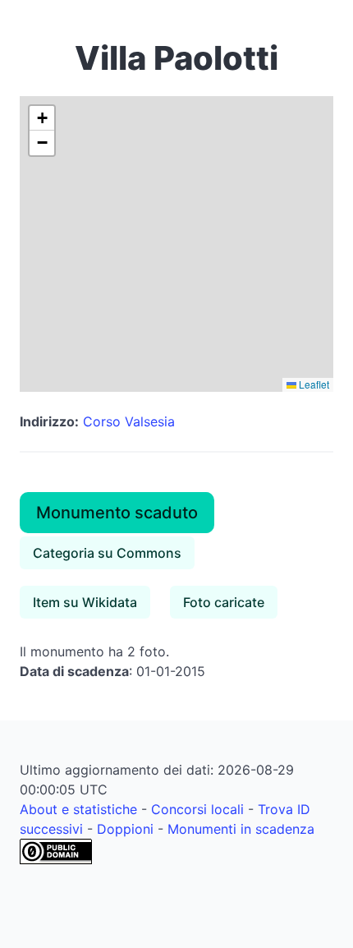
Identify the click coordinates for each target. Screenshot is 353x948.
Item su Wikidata (85, 602)
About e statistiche (78, 809)
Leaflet (312, 384)
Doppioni (125, 829)
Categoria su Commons (107, 553)
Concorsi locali (197, 809)
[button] (42, 118)
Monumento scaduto (117, 512)
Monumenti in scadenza (240, 829)
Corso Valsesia (129, 421)
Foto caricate (223, 602)
